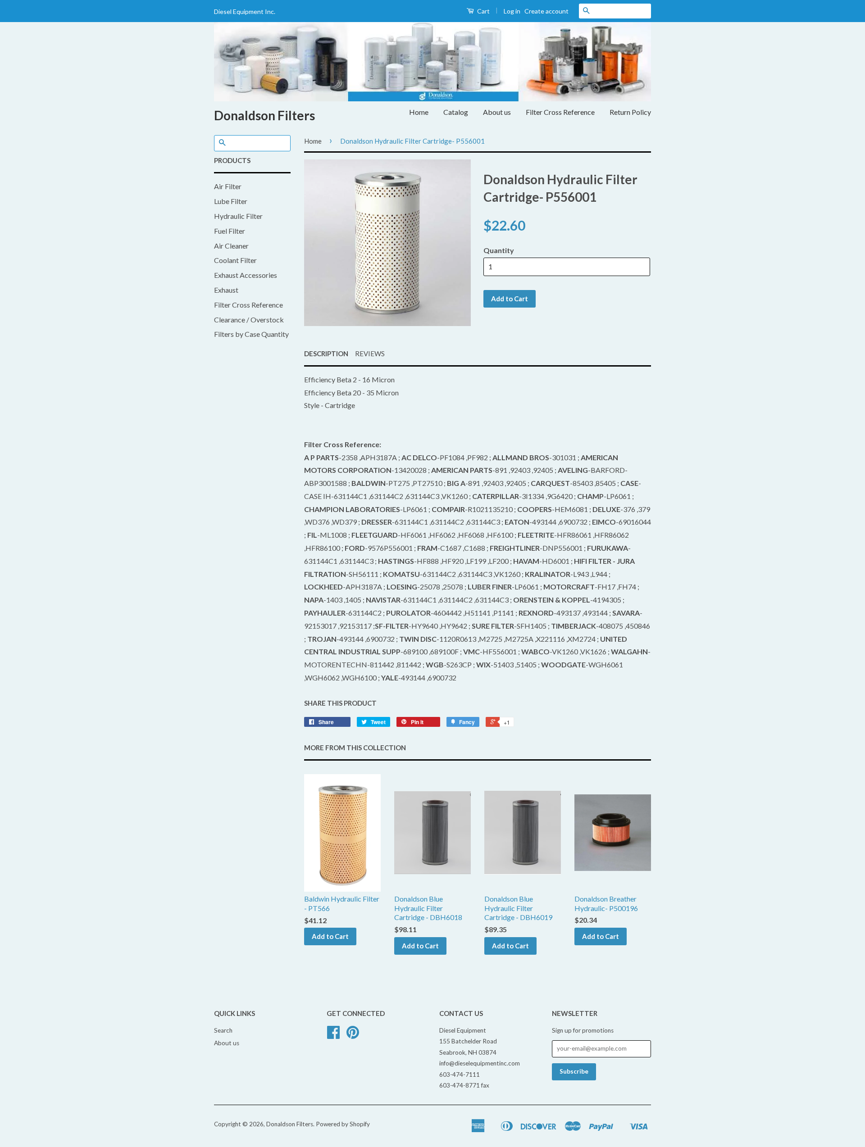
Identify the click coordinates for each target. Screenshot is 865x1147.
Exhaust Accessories (245, 275)
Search (223, 1030)
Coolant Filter (235, 260)
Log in (512, 11)
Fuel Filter (229, 231)
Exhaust (226, 290)
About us (497, 112)
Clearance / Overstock (249, 319)
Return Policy (630, 112)
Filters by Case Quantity (251, 334)
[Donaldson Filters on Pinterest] (353, 1035)
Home (418, 112)
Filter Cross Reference (560, 112)
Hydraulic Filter (238, 216)
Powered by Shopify (343, 1124)
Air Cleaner (231, 245)
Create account (546, 11)
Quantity (498, 250)
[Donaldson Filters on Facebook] (333, 1035)
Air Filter (227, 186)
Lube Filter (230, 201)
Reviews (370, 353)
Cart (483, 11)
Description (326, 353)
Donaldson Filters (264, 115)
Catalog (455, 112)
